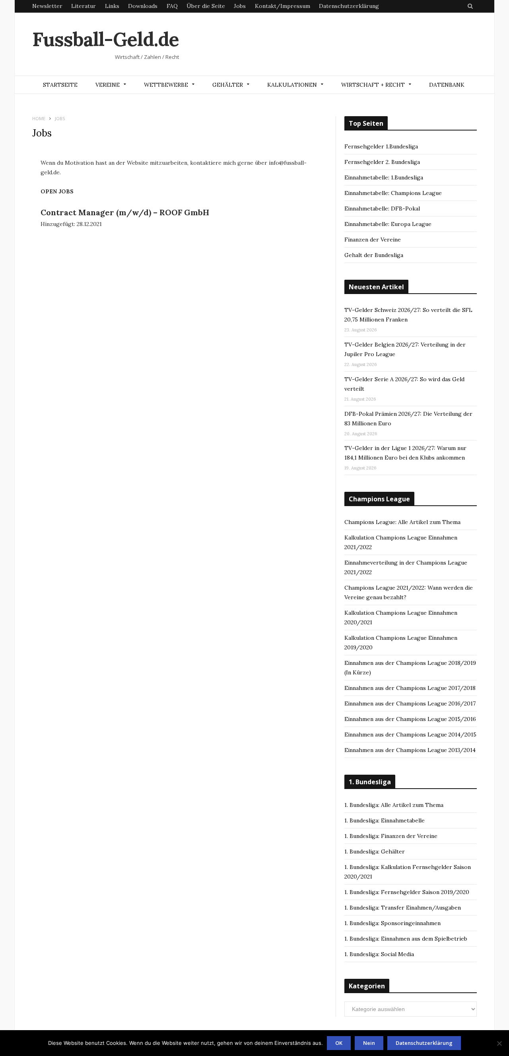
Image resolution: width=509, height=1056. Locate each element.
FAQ (172, 6)
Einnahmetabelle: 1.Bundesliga (383, 177)
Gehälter (227, 84)
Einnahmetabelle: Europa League (387, 224)
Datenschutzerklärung (349, 6)
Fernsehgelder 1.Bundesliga (381, 146)
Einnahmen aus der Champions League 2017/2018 (410, 688)
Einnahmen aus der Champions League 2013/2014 (410, 750)
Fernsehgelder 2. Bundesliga (382, 162)
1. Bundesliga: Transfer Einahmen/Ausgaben (402, 907)
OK (338, 1042)
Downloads (142, 6)
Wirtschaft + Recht (373, 84)
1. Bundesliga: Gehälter (374, 851)
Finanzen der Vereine (372, 239)
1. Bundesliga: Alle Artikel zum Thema (393, 805)
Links (112, 6)
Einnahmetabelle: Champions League (393, 193)
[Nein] (499, 1043)
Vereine (107, 84)
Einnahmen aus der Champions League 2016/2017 (410, 703)
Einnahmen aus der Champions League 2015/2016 (410, 719)
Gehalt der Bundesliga (373, 255)
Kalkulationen (292, 84)
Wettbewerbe (166, 84)
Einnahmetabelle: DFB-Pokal (382, 208)
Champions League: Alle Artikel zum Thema (402, 522)
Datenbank (446, 84)
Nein (369, 1042)
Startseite (60, 84)
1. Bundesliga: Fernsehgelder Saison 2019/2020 (406, 892)
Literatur (83, 6)
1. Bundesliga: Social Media (379, 954)
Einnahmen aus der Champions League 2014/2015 (410, 734)
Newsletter (47, 6)
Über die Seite (206, 6)
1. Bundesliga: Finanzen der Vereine (390, 836)
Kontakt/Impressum (282, 6)
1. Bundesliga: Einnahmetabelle (384, 820)
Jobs (240, 6)
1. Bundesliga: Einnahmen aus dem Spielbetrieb (405, 938)
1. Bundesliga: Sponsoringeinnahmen (392, 923)
